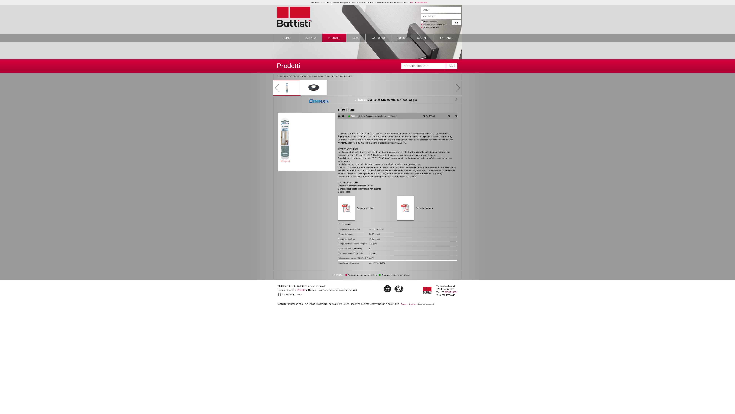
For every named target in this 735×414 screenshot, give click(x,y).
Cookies (412, 304)
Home (286, 38)
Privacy (404, 304)
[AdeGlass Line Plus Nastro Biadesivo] (453, 99)
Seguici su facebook (292, 294)
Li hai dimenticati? (431, 27)
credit (323, 286)
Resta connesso (430, 22)
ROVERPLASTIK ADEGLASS (338, 76)
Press (401, 38)
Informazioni (421, 2)
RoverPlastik (317, 76)
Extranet (446, 38)
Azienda (311, 38)
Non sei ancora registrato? (434, 24)
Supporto (378, 38)
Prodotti (334, 38)
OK (411, 2)
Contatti (422, 38)
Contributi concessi (425, 304)
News (355, 38)
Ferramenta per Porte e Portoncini (294, 76)
